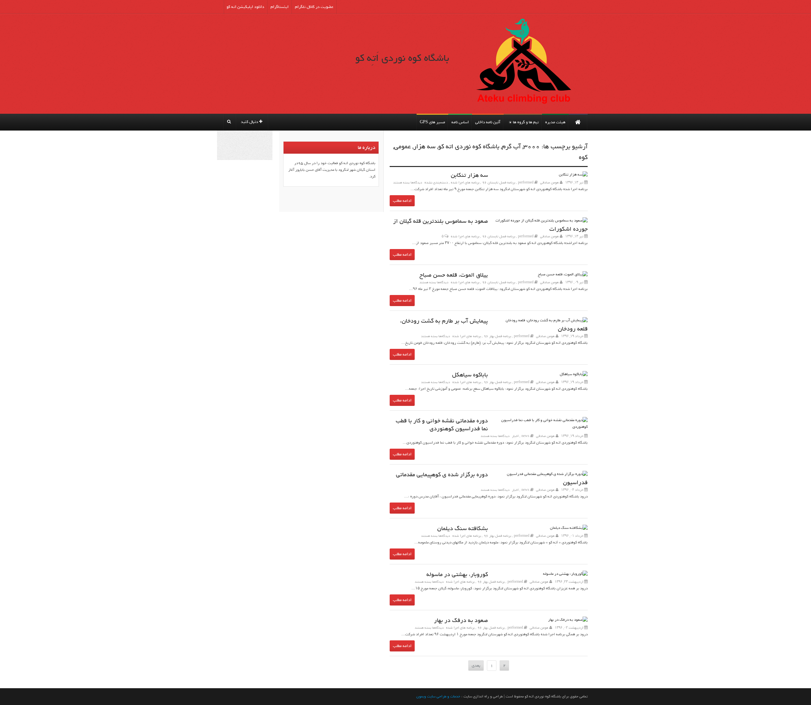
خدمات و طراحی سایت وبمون (438, 696)
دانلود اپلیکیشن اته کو (245, 6)
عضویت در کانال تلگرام (314, 6)
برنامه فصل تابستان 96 (498, 182)
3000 (531, 146)
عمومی (402, 146)
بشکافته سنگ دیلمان (462, 529)
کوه (583, 157)
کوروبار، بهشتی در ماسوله (457, 575)
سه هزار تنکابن (469, 175)
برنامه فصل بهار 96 (497, 336)
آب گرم (511, 146)
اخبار (515, 436)
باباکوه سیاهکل (470, 375)
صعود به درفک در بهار (461, 620)
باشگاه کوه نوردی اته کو (468, 146)
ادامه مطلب (402, 200)
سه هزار (424, 146)
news (525, 436)
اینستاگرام (280, 6)
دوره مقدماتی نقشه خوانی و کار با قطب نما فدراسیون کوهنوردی (442, 425)
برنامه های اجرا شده (465, 182)
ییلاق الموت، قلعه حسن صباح (453, 275)
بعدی (476, 665)
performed (525, 182)
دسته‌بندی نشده (436, 182)
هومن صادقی (549, 182)
